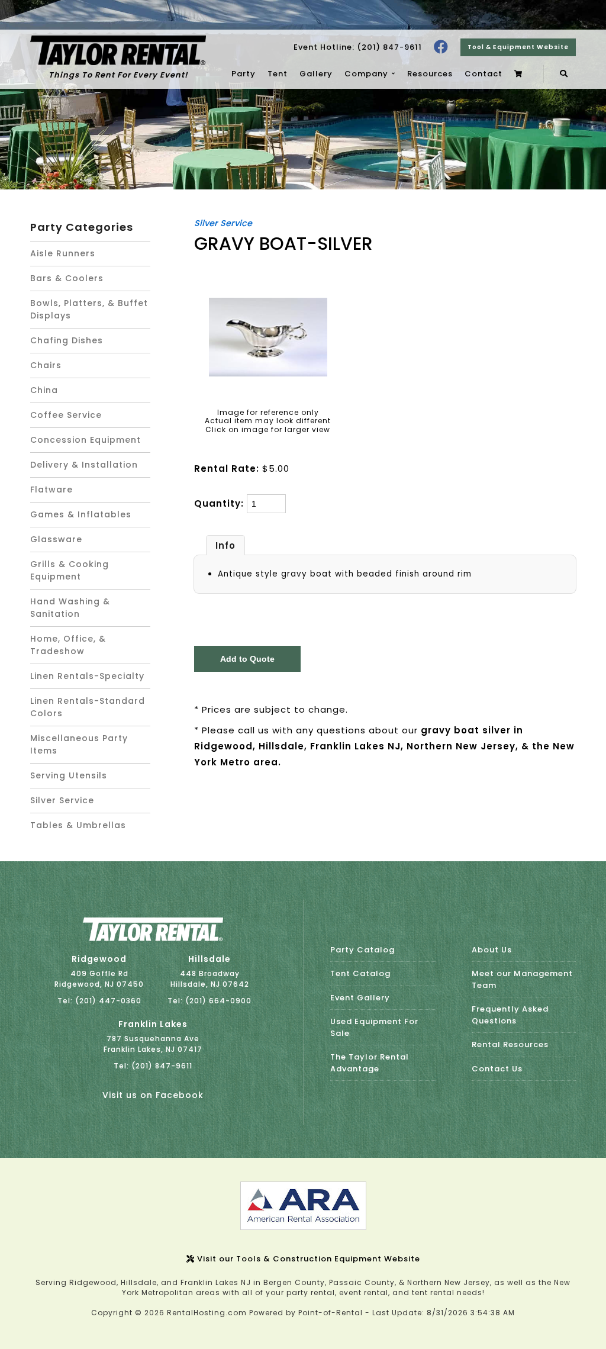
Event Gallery (360, 997)
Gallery (316, 73)
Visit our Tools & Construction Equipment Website (307, 1258)
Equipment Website (518, 47)
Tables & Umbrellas (78, 825)
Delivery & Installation (84, 465)
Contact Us (497, 1068)
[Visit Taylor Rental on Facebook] (441, 47)
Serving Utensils (68, 775)
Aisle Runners (62, 253)
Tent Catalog (360, 973)
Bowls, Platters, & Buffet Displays (89, 309)
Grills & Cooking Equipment (69, 570)
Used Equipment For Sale (374, 1027)
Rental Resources (510, 1044)
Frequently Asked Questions (510, 1014)
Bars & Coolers (67, 278)
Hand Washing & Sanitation (70, 607)
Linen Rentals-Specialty (87, 676)
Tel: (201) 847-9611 (153, 1066)
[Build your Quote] (520, 74)
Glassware (56, 539)
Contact (483, 73)
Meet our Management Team (522, 979)
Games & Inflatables (80, 514)
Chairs (46, 365)
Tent (277, 73)
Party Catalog (362, 949)
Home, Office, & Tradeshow (68, 645)
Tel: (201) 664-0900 (209, 1001)
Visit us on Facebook (153, 1095)
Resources (430, 73)
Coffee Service (66, 415)
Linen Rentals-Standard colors (87, 707)
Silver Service (62, 800)
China (44, 390)
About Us (492, 949)
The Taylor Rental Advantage (369, 1062)
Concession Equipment (85, 440)
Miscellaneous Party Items (79, 744)
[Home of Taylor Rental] (153, 938)
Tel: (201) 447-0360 (99, 1001)
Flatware (51, 489)
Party (243, 73)
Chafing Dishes (66, 340)
